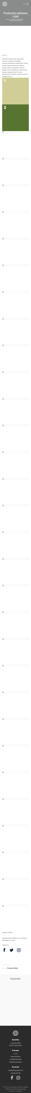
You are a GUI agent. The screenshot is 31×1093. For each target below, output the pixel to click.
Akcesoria (7, 1013)
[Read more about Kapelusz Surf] (15, 998)
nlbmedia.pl (19, 1091)
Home (7, 19)
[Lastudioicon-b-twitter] (11, 950)
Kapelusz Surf (9, 1015)
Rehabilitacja (20, 19)
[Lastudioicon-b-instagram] (19, 950)
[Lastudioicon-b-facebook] (4, 950)
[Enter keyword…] (24, 4)
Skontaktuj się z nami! (8, 940)
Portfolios (13, 19)
